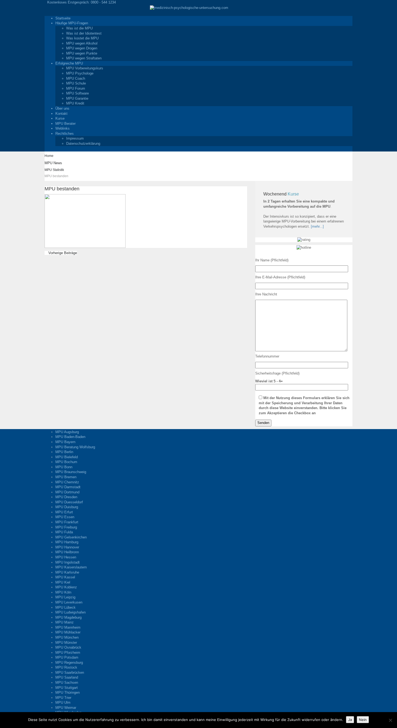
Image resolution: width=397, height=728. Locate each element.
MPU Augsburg (67, 432)
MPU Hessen (65, 557)
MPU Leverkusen (68, 602)
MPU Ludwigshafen (70, 612)
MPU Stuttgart (66, 688)
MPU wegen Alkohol (81, 43)
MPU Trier (63, 698)
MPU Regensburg (69, 662)
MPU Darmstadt (67, 487)
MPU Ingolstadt (67, 562)
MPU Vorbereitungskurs (84, 68)
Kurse (60, 118)
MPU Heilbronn (67, 552)
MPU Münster (66, 643)
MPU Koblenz (66, 587)
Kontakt (61, 114)
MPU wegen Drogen (81, 48)
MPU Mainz (64, 622)
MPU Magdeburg (68, 617)
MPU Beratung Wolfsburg (75, 447)
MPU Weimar (65, 708)
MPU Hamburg (66, 542)
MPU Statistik (54, 170)
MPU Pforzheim (67, 653)
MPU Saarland (66, 677)
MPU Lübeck (65, 607)
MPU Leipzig (65, 597)
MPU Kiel (62, 582)
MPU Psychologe (79, 73)
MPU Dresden (66, 497)
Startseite (62, 18)
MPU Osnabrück (68, 647)
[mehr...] (317, 226)
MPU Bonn (63, 467)
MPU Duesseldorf (69, 502)
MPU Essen (64, 517)
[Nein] (390, 720)
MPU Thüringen (67, 692)
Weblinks (62, 128)
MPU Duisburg (66, 507)
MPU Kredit (75, 103)
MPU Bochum (66, 462)
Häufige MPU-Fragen (71, 23)
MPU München (67, 637)
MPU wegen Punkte (81, 53)
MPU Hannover (67, 547)
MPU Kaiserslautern (71, 567)
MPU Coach (75, 78)
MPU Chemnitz (67, 482)
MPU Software (77, 93)
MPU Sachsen (66, 682)
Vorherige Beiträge (62, 253)
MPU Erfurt (64, 512)
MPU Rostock (66, 667)
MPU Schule (76, 83)
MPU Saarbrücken (69, 672)
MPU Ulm (62, 702)
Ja (350, 719)
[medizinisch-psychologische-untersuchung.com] (189, 8)
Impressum (75, 138)
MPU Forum (75, 88)
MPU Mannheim (67, 627)
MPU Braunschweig (70, 472)
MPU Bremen (65, 477)
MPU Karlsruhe (67, 572)
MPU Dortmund (67, 492)
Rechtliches (64, 134)
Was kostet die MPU (82, 38)
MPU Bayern (65, 442)
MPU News (53, 163)
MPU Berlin (64, 452)
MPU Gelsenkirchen (71, 537)
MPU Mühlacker (67, 632)
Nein (363, 719)
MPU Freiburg (66, 527)
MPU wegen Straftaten (84, 58)
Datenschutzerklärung (83, 143)
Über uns (62, 108)
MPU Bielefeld (66, 457)
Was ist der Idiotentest (84, 33)
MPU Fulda (64, 532)
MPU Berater (65, 124)
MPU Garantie (77, 98)
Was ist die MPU (79, 28)
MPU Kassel (65, 577)
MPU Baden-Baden (70, 437)
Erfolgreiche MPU (69, 63)
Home (49, 156)
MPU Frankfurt (66, 522)
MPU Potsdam (66, 657)
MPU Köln (63, 592)
